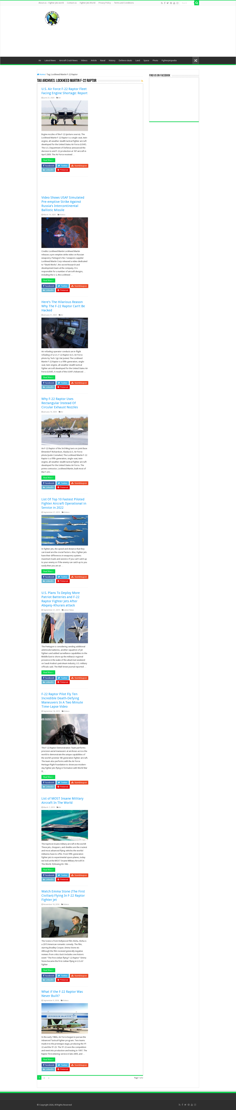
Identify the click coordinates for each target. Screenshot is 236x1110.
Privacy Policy (105, 3)
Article (94, 60)
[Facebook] (165, 3)
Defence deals (125, 60)
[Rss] (162, 3)
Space (146, 60)
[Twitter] (167, 3)
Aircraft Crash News (68, 60)
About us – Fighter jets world (51, 3)
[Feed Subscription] (142, 81)
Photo (155, 60)
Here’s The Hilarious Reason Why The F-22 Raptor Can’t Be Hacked (63, 306)
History (112, 60)
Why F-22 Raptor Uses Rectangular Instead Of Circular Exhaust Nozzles (59, 403)
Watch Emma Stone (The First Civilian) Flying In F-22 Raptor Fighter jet (63, 895)
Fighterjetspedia (169, 60)
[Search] (196, 2)
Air (40, 60)
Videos (84, 60)
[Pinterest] (171, 3)
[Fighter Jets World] (52, 17)
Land (137, 60)
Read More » (48, 160)
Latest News (50, 60)
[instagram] (177, 3)
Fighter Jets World (87, 3)
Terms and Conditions (124, 3)
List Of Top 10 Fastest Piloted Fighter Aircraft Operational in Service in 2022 (63, 503)
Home (42, 74)
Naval (102, 60)
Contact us (72, 3)
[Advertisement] (138, 31)
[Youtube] (174, 3)
